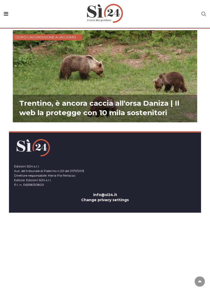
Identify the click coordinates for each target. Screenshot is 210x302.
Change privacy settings (105, 200)
